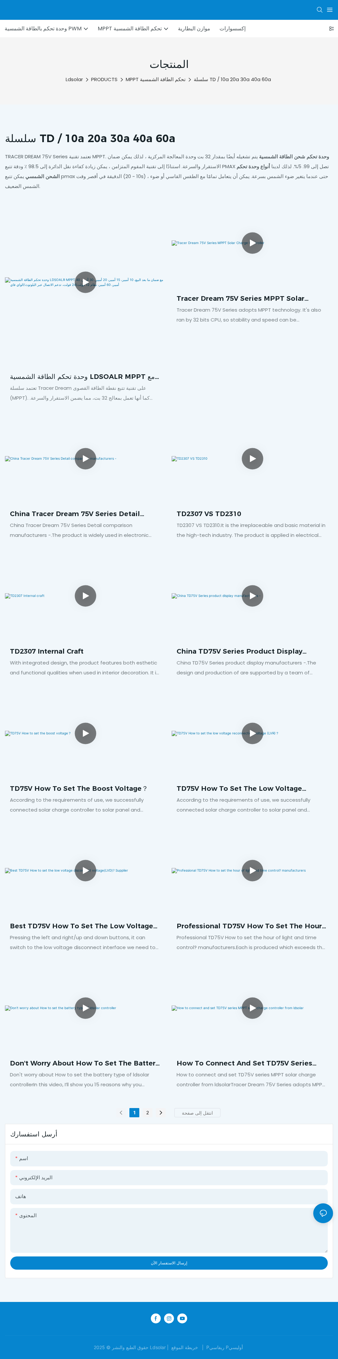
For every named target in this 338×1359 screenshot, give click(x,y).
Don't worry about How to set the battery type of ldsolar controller (84, 1063)
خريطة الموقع (184, 1347)
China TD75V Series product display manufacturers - (239, 651)
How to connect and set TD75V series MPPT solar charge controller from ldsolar (244, 1063)
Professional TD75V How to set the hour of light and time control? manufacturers (250, 926)
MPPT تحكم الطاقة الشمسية (156, 79)
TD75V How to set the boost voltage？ (79, 788)
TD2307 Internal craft (47, 651)
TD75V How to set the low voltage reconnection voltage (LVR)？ (239, 789)
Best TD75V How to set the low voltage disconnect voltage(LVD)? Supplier (81, 926)
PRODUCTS (104, 79)
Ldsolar (74, 79)
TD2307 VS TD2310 (209, 514)
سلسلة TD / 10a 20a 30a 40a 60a (232, 79)
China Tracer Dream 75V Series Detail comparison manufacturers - (75, 514)
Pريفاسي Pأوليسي (224, 1347)
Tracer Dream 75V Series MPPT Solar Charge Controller (240, 298)
